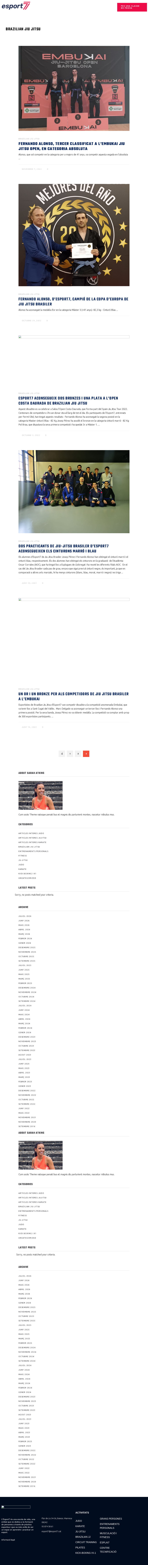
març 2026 (24, 934)
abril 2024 (24, 1019)
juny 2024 (24, 1010)
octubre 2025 (26, 956)
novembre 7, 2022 (32, 169)
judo (21, 865)
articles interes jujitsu (32, 838)
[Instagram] (142, 1509)
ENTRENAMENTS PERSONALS (110, 1526)
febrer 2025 (25, 983)
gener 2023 (24, 1086)
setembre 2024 (26, 1001)
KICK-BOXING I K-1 (85, 1553)
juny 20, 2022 (29, 583)
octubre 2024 (26, 997)
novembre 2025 (27, 952)
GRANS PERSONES (111, 1519)
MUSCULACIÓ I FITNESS (108, 1535)
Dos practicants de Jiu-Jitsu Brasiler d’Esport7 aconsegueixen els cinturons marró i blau (63, 548)
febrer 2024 (25, 1028)
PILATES (80, 1547)
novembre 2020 (27, 1122)
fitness (22, 856)
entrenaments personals (33, 851)
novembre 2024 (27, 992)
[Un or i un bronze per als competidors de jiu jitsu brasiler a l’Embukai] (74, 639)
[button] (109, 7)
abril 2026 (24, 930)
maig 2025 (24, 974)
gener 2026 (24, 943)
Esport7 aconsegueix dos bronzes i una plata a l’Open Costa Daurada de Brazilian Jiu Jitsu (68, 401)
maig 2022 (24, 1113)
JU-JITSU (80, 1531)
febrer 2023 (25, 1082)
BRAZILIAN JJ (82, 1537)
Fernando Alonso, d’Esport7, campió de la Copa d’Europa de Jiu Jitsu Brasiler (73, 301)
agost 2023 (24, 1055)
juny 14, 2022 (29, 727)
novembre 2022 (27, 1095)
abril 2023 (24, 1073)
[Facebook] (130, 1509)
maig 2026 (24, 925)
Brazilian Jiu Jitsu (29, 139)
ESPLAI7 (104, 1542)
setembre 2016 (26, 1126)
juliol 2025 (25, 965)
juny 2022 (24, 1108)
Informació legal (8, 1540)
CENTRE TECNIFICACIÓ (108, 1550)
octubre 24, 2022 (31, 320)
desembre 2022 (26, 1091)
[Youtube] (136, 1509)
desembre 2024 (26, 988)
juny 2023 (24, 1064)
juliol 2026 (25, 916)
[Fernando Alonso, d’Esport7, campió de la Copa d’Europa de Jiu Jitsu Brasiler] (74, 235)
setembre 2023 (26, 1050)
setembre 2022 (26, 1104)
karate (22, 869)
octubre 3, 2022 (31, 435)
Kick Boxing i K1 (27, 874)
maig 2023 (24, 1068)
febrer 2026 (25, 938)
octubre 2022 (26, 1099)
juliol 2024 (25, 1006)
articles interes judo (31, 833)
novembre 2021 (27, 1117)
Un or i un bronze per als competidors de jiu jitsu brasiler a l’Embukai (73, 696)
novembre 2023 (27, 1041)
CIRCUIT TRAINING (86, 1542)
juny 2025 (24, 970)
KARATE (80, 1526)
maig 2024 (24, 1014)
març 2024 (24, 1023)
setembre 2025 (26, 961)
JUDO (78, 1521)
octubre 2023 (26, 1046)
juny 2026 (24, 921)
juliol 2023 (25, 1059)
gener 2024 (24, 1032)
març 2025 (24, 979)
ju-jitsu (23, 860)
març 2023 (24, 1077)
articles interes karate (32, 842)
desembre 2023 (26, 1037)
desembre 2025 (26, 947)
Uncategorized (27, 878)
